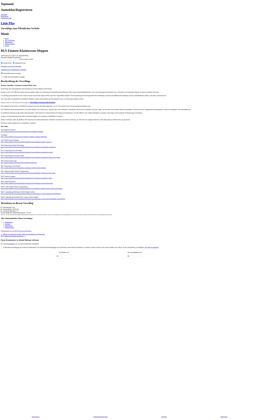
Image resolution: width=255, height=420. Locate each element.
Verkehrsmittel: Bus (8, 207)
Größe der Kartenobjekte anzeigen (14, 77)
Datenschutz (35, 417)
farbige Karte (7, 63)
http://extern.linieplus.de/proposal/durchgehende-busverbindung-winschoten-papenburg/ (28, 147)
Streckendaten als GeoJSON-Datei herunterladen (16, 231)
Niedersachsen (9, 227)
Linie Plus (8, 23)
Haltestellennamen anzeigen (12, 73)
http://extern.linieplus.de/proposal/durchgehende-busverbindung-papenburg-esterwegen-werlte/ (30, 157)
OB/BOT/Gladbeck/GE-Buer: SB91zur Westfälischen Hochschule (23, 234)
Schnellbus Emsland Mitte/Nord (42, 102)
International (9, 226)
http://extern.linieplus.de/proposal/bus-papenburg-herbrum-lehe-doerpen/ (23, 168)
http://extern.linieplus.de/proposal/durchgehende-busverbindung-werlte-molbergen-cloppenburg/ (31, 194)
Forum (7, 46)
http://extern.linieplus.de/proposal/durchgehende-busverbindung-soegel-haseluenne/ (27, 183)
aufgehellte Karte (20, 63)
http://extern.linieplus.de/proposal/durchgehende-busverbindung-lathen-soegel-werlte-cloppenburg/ (32, 188)
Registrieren (4, 16)
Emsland (7, 224)
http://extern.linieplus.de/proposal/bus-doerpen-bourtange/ (19, 162)
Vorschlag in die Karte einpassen (11, 66)
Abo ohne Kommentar (152, 247)
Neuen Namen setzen (26, 59)
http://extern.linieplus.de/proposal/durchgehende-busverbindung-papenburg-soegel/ (27, 152)
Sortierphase (9, 42)
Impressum (223, 417)
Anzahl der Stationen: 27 (10, 211)
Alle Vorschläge (10, 40)
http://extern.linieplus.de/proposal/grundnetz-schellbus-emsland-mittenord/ (24, 137)
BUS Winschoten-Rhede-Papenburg (13, 236)
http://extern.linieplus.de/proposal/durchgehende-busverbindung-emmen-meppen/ (26, 142)
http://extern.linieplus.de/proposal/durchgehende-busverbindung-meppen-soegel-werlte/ (28, 173)
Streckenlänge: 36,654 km (10, 209)
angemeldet (10, 244)
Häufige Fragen (10, 44)
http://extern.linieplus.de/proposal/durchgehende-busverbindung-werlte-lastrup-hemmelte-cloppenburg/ (33, 199)
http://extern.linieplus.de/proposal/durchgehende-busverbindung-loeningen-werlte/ (26, 178)
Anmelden (4, 14)
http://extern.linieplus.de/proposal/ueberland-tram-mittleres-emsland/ (22, 131)
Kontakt (164, 417)
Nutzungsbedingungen (100, 417)
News (6, 38)
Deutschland (9, 222)
